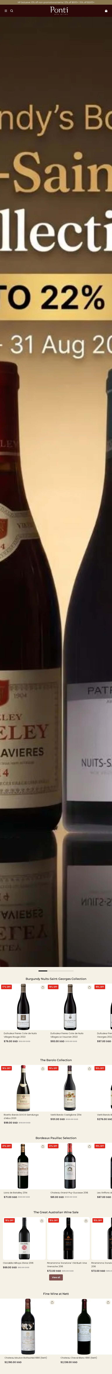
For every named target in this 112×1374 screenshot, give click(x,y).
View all (56, 1277)
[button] (6, 11)
